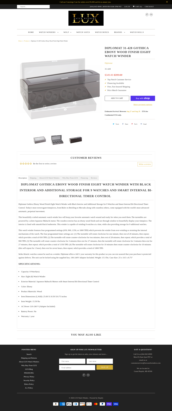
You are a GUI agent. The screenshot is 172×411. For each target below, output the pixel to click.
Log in (127, 6)
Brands (118, 32)
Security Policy (29, 380)
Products (26, 41)
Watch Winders (47, 32)
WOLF (66, 32)
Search (29, 354)
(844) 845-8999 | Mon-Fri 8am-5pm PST (106, 6)
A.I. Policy (29, 388)
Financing (84, 178)
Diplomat (108, 63)
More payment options (143, 104)
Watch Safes (83, 32)
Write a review (145, 164)
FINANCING (29, 373)
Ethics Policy (29, 384)
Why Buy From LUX (70, 178)
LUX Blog (29, 369)
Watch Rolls (137, 32)
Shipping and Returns (29, 358)
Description (22, 178)
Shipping (33, 178)
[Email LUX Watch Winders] (151, 14)
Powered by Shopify (96, 398)
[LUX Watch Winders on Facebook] (146, 14)
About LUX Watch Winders (49, 178)
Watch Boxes (102, 32)
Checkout (149, 6)
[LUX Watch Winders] (86, 19)
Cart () (138, 6)
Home (31, 32)
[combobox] (33, 6)
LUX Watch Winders (81, 398)
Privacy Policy (29, 377)
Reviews (94, 178)
